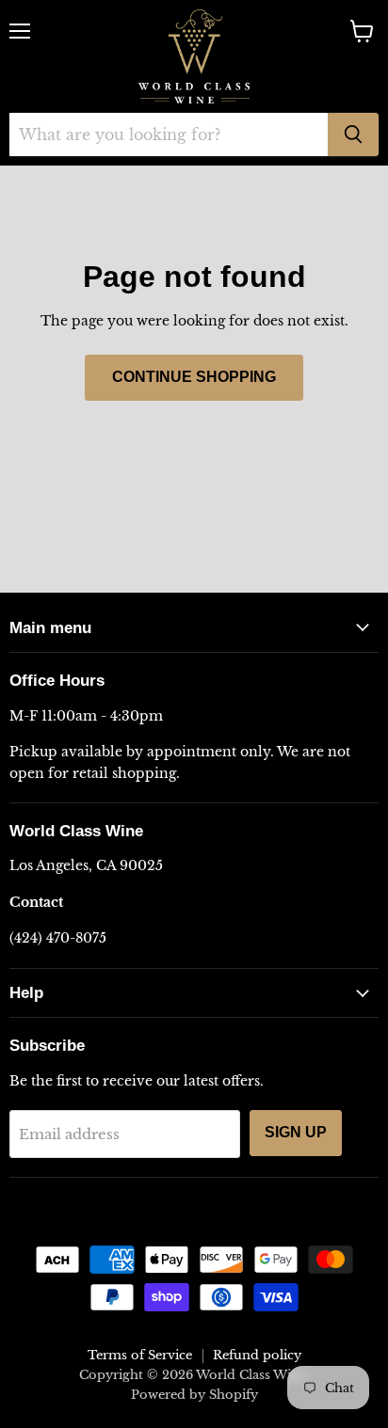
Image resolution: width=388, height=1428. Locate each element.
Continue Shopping (194, 377)
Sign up (296, 1132)
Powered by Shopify (194, 1395)
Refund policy (257, 1355)
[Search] (353, 134)
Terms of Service (140, 1355)
